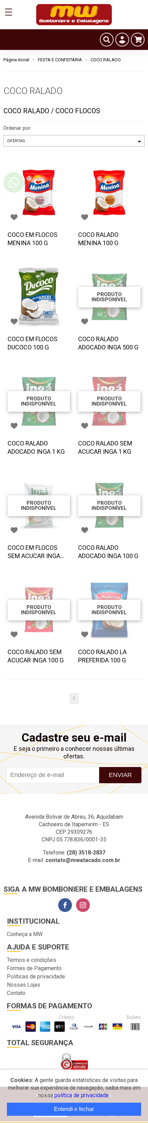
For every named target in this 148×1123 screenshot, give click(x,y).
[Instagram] (83, 905)
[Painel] (122, 39)
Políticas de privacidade (36, 976)
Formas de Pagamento (34, 968)
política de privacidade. (82, 1095)
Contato (16, 993)
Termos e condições (31, 960)
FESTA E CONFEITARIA (60, 59)
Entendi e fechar (74, 1109)
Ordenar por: (17, 128)
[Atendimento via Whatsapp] (13, 182)
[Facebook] (65, 905)
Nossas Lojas (23, 985)
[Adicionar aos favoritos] (14, 217)
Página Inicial (16, 59)
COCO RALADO (106, 59)
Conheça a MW (25, 934)
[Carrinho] (138, 39)
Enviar (120, 775)
